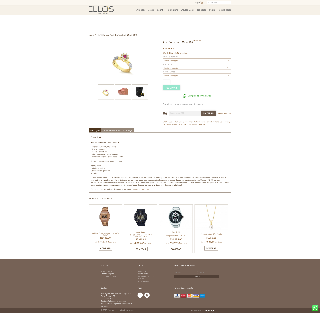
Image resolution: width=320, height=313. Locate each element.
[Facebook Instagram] (147, 295)
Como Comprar (107, 273)
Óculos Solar (187, 10)
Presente (201, 124)
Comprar (171, 87)
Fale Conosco (143, 281)
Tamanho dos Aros (111, 130)
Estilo (174, 124)
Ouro (194, 124)
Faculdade (182, 124)
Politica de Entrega (108, 276)
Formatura (172, 10)
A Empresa (142, 271)
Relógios (201, 10)
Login (197, 2)
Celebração (224, 122)
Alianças (141, 10)
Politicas (141, 278)
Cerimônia (167, 124)
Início (91, 35)
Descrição (95, 130)
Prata (212, 10)
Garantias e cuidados (146, 276)
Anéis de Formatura (197, 122)
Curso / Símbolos (170, 72)
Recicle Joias (224, 10)
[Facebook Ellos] (140, 295)
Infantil (160, 10)
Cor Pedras (167, 64)
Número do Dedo (170, 57)
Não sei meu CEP (224, 114)
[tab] (95, 130)
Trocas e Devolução (109, 271)
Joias (151, 10)
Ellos (105, 10)
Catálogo (128, 130)
